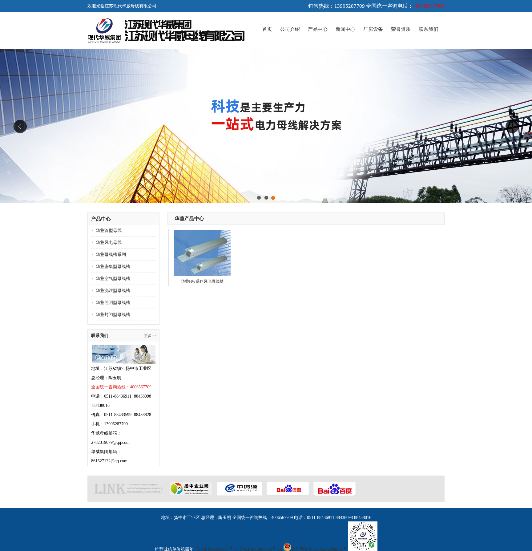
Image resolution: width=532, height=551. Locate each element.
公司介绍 (290, 29)
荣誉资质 (401, 29)
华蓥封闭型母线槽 (113, 314)
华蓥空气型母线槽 (113, 278)
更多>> (150, 336)
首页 (267, 29)
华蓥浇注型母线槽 (113, 290)
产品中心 (318, 29)
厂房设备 (373, 29)
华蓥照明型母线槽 (113, 302)
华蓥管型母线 (109, 230)
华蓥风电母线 (109, 242)
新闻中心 (345, 29)
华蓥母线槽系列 (111, 254)
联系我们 (428, 29)
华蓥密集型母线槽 (113, 266)
